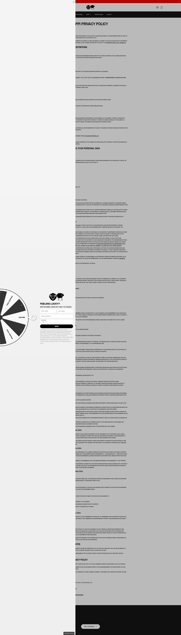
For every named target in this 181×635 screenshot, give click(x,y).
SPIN (56, 326)
